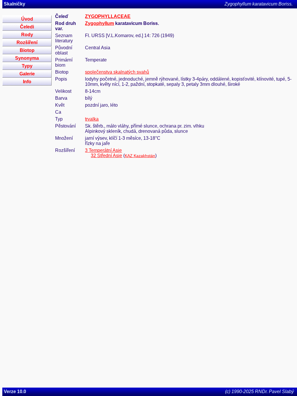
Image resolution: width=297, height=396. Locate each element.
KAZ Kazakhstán (140, 155)
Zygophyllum (99, 23)
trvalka (92, 119)
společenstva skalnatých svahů (117, 72)
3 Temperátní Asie (103, 150)
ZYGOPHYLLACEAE (108, 16)
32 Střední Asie (106, 155)
